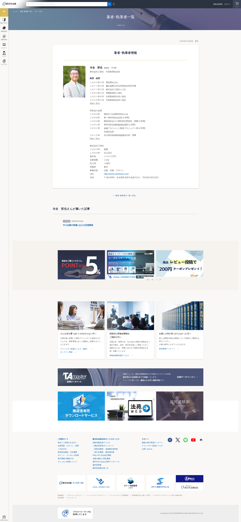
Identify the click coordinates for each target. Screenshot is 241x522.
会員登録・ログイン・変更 (68, 446)
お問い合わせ (147, 449)
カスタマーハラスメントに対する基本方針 (168, 495)
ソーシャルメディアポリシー (95, 495)
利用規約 (61, 495)
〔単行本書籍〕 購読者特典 (103, 452)
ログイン (227, 4)
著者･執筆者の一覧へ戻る (125, 195)
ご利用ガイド (63, 439)
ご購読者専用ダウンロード (103, 446)
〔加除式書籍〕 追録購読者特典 (105, 449)
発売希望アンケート (167, 349)
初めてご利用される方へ (67, 443)
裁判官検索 (97, 465)
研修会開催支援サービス (119, 355)
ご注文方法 (62, 449)
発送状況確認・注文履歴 (67, 452)
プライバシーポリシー (74, 495)
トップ (15, 11)
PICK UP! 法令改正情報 (102, 455)
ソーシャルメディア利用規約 (119, 495)
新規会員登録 (217, 4)
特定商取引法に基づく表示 (141, 495)
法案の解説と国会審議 (101, 459)
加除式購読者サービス (101, 443)
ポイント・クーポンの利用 (68, 455)
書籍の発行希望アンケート (152, 443)
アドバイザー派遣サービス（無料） (74, 349)
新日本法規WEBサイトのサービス (106, 439)
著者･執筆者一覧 (26, 11)
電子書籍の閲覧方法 (66, 459)
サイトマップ (71, 498)
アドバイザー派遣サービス (152, 446)
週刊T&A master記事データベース (106, 462)
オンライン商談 (66, 352)
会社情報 (61, 498)
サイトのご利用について (67, 462)
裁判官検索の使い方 (100, 468)
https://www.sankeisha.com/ (116, 174)
